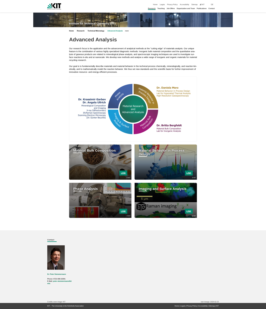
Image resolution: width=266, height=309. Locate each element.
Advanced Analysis (115, 31)
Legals (162, 4)
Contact (211, 8)
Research (152, 8)
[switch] (218, 5)
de (212, 4)
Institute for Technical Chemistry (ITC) (92, 23)
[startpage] (218, 8)
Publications (202, 8)
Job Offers (171, 8)
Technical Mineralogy (96, 31)
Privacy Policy (172, 4)
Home (155, 4)
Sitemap (194, 4)
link (123, 173)
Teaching (161, 8)
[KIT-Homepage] (54, 6)
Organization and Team (186, 8)
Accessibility (184, 4)
